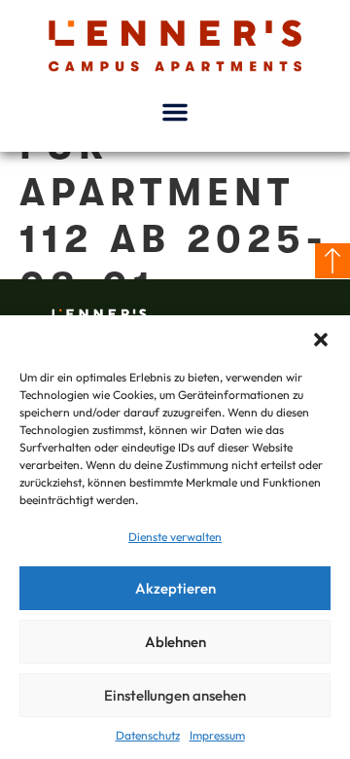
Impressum (217, 735)
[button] (321, 339)
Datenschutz (148, 735)
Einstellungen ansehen (175, 695)
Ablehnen (175, 641)
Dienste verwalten (175, 536)
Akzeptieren (175, 588)
